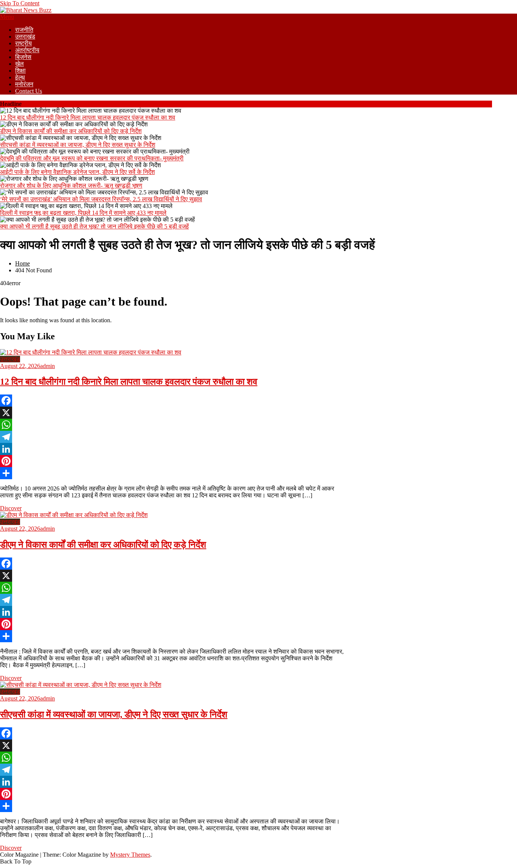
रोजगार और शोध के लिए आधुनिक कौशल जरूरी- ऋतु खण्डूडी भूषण (71, 185)
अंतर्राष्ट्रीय (27, 50)
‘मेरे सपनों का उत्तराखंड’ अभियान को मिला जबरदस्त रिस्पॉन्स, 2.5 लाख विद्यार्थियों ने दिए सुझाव (101, 199)
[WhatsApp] (172, 425)
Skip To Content (19, 3)
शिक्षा (20, 70)
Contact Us (28, 91)
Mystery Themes (130, 854)
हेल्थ (20, 77)
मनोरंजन (24, 84)
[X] (172, 413)
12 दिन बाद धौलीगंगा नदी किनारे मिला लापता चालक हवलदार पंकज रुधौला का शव (87, 117)
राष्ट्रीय (23, 43)
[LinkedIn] (172, 449)
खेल (19, 64)
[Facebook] (172, 400)
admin (47, 366)
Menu (7, 17)
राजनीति (24, 29)
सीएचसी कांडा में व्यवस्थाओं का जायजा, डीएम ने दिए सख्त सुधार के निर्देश (77, 144)
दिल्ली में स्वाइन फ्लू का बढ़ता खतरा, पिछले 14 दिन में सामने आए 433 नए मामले (83, 213)
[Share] (172, 473)
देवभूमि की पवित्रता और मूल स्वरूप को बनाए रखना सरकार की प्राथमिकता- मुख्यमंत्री (92, 158)
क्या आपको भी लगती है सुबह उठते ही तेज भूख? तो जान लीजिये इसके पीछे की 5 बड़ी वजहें (94, 226)
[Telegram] (172, 437)
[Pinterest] (172, 461)
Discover (11, 508)
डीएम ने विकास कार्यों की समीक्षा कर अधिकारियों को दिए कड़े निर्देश (71, 131)
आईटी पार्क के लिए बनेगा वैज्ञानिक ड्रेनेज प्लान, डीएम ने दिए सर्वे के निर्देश (77, 172)
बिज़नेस (23, 57)
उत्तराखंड (25, 36)
